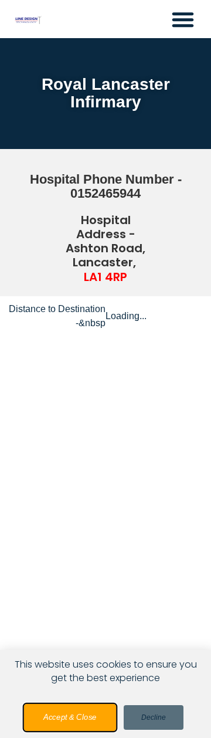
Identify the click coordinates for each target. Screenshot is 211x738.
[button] (182, 19)
